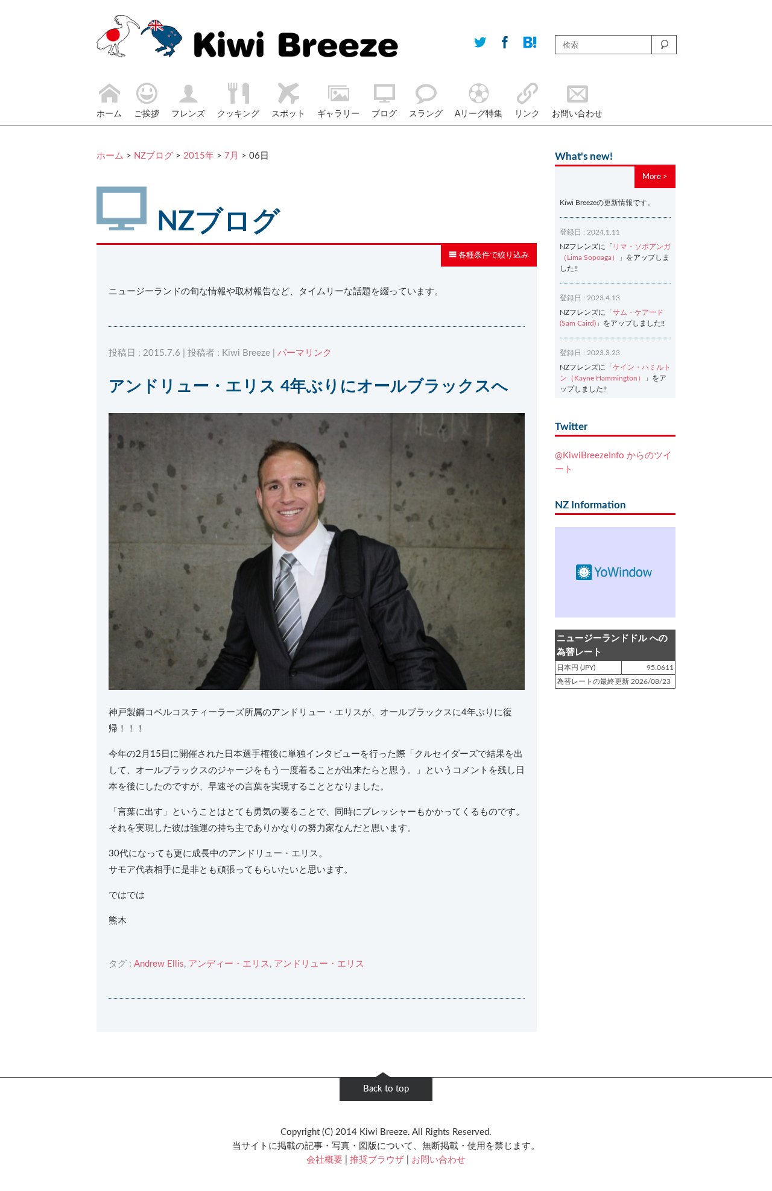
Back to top (386, 1088)
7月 (231, 155)
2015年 (198, 155)
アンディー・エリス (229, 963)
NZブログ (153, 155)
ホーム (110, 155)
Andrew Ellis (159, 963)
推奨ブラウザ (377, 1159)
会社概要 (324, 1159)
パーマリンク (304, 353)
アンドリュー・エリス (319, 963)
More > (655, 176)
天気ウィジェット (615, 572)
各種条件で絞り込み (493, 255)
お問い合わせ (438, 1159)
